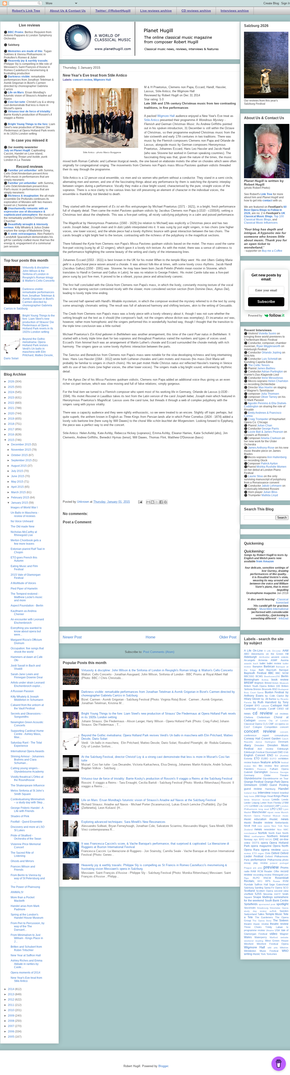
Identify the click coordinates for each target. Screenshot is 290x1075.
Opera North (280, 846)
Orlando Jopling (271, 352)
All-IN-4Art (264, 657)
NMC (285, 829)
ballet (262, 663)
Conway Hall (252, 738)
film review (265, 765)
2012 (11, 999)
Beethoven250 (272, 676)
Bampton (257, 666)
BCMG (259, 676)
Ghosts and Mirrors (22, 861)
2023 (11, 397)
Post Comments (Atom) (158, 652)
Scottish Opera (264, 890)
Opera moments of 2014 (25, 972)
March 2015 (19, 492)
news (258, 829)
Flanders (249, 769)
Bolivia (265, 680)
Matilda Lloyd (269, 495)
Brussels (267, 689)
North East (274, 833)
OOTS (255, 842)
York (263, 954)
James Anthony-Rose (261, 447)
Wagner (284, 933)
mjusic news (273, 812)
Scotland (249, 890)
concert (284, 727)
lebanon (256, 799)
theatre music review (256, 924)
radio (246, 871)
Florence (261, 769)
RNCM (267, 878)
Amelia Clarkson (271, 438)
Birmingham (251, 679)
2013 (11, 994)
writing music (252, 954)
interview (264, 792)
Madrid (247, 812)
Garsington (261, 772)
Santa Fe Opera (273, 887)
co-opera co (281, 723)
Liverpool (269, 805)
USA (277, 930)
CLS (265, 723)
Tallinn (261, 914)
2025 (11, 387)
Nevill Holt (250, 825)
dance (259, 742)
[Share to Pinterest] (165, 502)
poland (273, 863)
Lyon (285, 809)
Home (150, 637)
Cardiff (271, 708)
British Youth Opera (255, 686)
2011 (11, 1005)
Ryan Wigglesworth (268, 346)
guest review (253, 788)
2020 (11, 413)
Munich (284, 812)
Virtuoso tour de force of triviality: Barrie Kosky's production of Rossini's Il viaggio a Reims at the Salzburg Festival (156, 778)
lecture (266, 799)
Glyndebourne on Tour (275, 778)
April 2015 (17, 486)
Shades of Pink (20, 816)
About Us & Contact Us (68, 10)
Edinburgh (282, 748)
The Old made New (22, 526)
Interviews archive (235, 10)
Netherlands (281, 822)
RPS (267, 881)
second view (281, 890)
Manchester (259, 812)
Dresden (259, 745)
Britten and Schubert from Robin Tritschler (26, 948)
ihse (255, 793)
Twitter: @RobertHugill (112, 10)
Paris (247, 859)
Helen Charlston (278, 381)
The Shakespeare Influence (28, 785)
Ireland (275, 792)
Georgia (284, 772)
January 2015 (20, 502)
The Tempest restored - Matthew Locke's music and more (26, 597)
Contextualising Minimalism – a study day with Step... (28, 801)
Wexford (248, 943)
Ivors (251, 796)
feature (256, 762)
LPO (273, 809)
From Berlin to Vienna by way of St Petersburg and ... (28, 878)
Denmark (283, 741)
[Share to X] (157, 502)
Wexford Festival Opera (272, 943)
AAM (285, 650)
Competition (270, 727)
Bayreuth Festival (255, 673)
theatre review (279, 923)
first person (281, 765)
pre (254, 868)
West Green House (277, 940)
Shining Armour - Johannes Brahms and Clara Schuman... (27, 760)
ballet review (274, 663)
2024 (11, 392)
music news (278, 819)
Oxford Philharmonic (276, 856)
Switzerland (250, 914)
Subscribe (266, 302)
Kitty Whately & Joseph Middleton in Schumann (27, 698)
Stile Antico (152, 120)
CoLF (247, 727)
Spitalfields (251, 904)
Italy (246, 796)
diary (247, 745)
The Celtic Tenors (259, 365)
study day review (255, 911)
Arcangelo (249, 660)
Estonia (248, 758)
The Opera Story (261, 920)
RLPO (256, 878)
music (285, 815)
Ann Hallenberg (277, 457)
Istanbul (284, 792)
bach (255, 663)
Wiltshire (284, 947)
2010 (11, 1010)
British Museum (280, 683)
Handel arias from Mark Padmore (25, 907)
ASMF (274, 660)
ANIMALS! (17, 892)
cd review (263, 713)
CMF (271, 723)
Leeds (275, 799)
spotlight (282, 904)
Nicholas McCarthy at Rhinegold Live (24, 533)
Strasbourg (262, 908)
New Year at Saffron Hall (26, 955)
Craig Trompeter (258, 419)
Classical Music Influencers (261, 222)
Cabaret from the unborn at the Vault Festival (27, 706)
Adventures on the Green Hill (269, 653)
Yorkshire (271, 954)
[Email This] (148, 502)
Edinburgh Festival (254, 752)
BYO (257, 705)
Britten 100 (274, 686)
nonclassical (250, 833)
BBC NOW (282, 673)
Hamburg (270, 789)
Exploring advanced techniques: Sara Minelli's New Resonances (123, 822)
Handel (283, 788)
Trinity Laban (274, 927)
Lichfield (253, 805)
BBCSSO (249, 676)
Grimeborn (250, 785)
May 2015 (17, 481)
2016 (11, 434)
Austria (284, 660)
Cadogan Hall (279, 705)
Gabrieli (248, 772)
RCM (260, 871)
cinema (262, 720)
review (267, 874)
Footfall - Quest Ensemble (26, 821)
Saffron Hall (261, 884)
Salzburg (249, 887)
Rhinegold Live (280, 874)
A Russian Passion (22, 691)
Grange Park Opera (276, 781)
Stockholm (250, 907)
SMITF (277, 894)
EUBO (264, 758)
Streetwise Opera (279, 908)
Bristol (268, 682)
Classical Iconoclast (282, 601)
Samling (259, 887)
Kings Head (266, 796)
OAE (276, 839)
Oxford (275, 853)
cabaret (265, 705)
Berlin (284, 676)
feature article (270, 762)
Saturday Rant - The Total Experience (26, 744)
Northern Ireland (277, 836)
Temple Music (274, 914)
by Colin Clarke (274, 695)
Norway (248, 839)
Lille (261, 806)
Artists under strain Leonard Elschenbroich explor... (28, 684)
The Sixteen (280, 920)
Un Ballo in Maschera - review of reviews (25, 514)
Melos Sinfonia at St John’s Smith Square (27, 792)
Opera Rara (251, 849)
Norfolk (262, 833)
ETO (256, 758)
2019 (11, 418)
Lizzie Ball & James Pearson (265, 431)
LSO (279, 809)
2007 (11, 1026)
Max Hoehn (266, 387)
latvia (246, 799)
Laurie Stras (255, 476)
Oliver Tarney (269, 397)
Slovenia (267, 894)
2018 (11, 423)
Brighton (258, 682)
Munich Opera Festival (257, 815)
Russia (276, 881)
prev (260, 868)
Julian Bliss (270, 492)
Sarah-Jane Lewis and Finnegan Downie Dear (27, 676)
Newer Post (72, 637)
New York (276, 826)
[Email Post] (140, 501)
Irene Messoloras (272, 377)
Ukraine (270, 930)
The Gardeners (264, 917)
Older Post (227, 637)
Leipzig (255, 802)
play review (260, 863)
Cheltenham (263, 717)
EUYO (273, 758)
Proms (284, 867)
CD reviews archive (196, 10)
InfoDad (283, 618)
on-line (284, 839)
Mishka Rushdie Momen (271, 466)
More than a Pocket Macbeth (22, 899)
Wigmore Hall (102, 79)
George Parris (270, 428)
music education (255, 819)
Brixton (257, 689)
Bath (261, 670)
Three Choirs (253, 927)
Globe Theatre (276, 775)
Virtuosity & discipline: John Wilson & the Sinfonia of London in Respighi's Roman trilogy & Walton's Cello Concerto (157, 670)
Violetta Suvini (267, 333)
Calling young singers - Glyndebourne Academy (27, 770)
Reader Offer (271, 871)
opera (264, 842)
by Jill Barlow (268, 699)
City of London (278, 720)
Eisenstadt (271, 752)
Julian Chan (264, 425)
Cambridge (250, 708)
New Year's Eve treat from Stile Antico (26, 979)
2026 (11, 381)
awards (247, 663)
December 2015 (21, 444)
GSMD (263, 785)
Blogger (163, 1066)
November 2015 (21, 449)
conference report (256, 735)
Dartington (270, 742)
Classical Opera (253, 723)
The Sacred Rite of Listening (22, 854)
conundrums (281, 735)
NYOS (268, 839)
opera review (270, 849)
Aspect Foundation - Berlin (27, 605)
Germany (249, 775)
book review (279, 679)
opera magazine (261, 846)
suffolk (273, 911)
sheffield (248, 894)
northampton (258, 836)
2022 (11, 402)
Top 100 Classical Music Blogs (264, 218)
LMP (277, 805)
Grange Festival (253, 781)
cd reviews (281, 713)
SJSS (258, 894)
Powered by (255, 315)
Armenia (262, 660)
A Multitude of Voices (23, 583)
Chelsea (248, 717)
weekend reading (253, 941)
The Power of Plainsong (25, 887)
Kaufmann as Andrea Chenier (23, 612)
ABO (246, 653)
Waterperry (260, 937)
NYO (261, 839)
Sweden (284, 911)
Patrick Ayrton (269, 463)
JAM (257, 796)
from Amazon (265, 561)
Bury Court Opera (253, 692)
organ (261, 853)
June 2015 (18, 476)
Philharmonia (274, 859)
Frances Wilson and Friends (23, 868)
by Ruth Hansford (264, 702)
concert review (82, 79)
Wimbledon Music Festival (261, 950)
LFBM (285, 802)
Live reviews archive (156, 10)
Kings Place (281, 796)
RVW (285, 881)
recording (258, 874)
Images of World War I (24, 507)
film (254, 766)
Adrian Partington (272, 371)
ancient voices (279, 657)
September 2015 (21, 460)
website (284, 937)
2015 (11, 440)
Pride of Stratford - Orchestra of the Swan (26, 837)
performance (258, 859)
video (273, 933)
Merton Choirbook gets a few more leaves (26, 542)
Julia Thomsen (270, 393)
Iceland (248, 793)
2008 (11, 1020)
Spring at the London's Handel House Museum (27, 916)
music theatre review (258, 822)
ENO (270, 755)
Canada (262, 708)
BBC (271, 673)
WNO (285, 950)
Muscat (276, 815)
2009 (11, 1015)
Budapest (283, 689)
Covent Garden (271, 738)
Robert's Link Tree (26, 10)
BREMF (249, 682)
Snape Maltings (263, 897)
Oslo (267, 853)
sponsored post (267, 904)
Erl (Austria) (281, 755)
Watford (274, 937)
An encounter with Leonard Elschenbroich (27, 621)
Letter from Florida (270, 802)
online (247, 842)
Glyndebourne (253, 778)
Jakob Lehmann (272, 485)
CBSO (280, 708)
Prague (248, 868)
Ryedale (248, 884)
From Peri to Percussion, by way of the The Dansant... (27, 926)
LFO (246, 806)
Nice (279, 829)
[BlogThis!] (152, 502)
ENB (286, 752)
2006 (11, 1031)
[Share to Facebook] (161, 502)
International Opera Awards (27, 751)
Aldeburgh (250, 657)
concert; (284, 732)
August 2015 (19, 465)
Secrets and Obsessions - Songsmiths (26, 715)
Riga (246, 878)
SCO (285, 887)
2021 (11, 408)
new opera (264, 826)
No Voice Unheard (22, 521)
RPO (259, 881)
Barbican (269, 666)
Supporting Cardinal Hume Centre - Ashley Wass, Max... (27, 734)
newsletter (269, 829)
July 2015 (17, 471)
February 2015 (20, 497)
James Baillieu (266, 368)
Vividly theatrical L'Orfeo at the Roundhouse (27, 778)
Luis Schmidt (270, 358)
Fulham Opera (279, 769)
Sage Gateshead (278, 884)
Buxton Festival (274, 692)
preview (271, 867)
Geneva (274, 772)
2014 (11, 989)
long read (264, 809)
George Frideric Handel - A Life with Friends (27, 809)
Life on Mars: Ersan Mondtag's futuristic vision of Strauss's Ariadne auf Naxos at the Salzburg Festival (148, 800)
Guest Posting (279, 785)
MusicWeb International (273, 609)
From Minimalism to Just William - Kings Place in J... (27, 938)
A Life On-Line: (272, 651)
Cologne (257, 727)
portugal (284, 863)
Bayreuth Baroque (277, 670)
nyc (256, 839)
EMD (280, 752)
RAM (253, 871)
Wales (248, 937)
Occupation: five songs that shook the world (27, 650)
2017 (11, 429)
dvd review (265, 748)
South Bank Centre (276, 900)
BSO (275, 689)
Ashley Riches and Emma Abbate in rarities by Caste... (26, 964)
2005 (11, 1036)
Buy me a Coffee (272, 250)
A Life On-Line (253, 650)
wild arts (273, 947)
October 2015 (20, 455)
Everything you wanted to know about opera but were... (26, 631)
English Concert (254, 755)
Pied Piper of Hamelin (24, 588)
